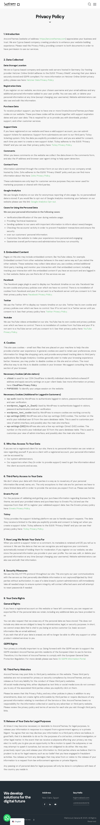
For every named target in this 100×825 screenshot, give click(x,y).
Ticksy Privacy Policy (62, 145)
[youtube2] (55, 804)
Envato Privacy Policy (19, 508)
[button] (94, 4)
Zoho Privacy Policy (40, 175)
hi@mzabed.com (81, 797)
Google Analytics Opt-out (43, 201)
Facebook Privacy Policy (40, 294)
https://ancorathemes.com (52, 38)
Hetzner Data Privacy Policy (40, 80)
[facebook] (44, 804)
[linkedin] (50, 804)
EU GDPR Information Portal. (72, 659)
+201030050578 (81, 803)
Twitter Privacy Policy (57, 311)
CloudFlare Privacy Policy (24, 385)
